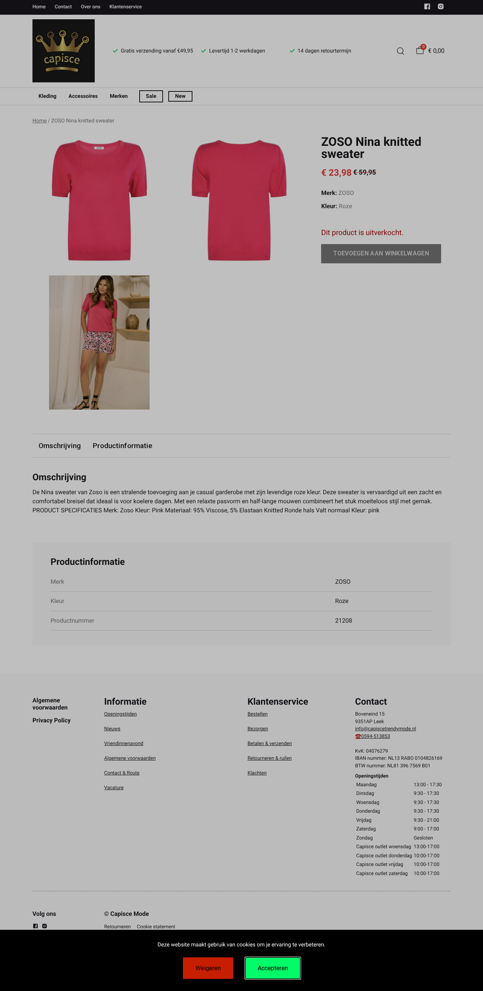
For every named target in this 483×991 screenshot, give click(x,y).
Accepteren (273, 968)
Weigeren (208, 968)
